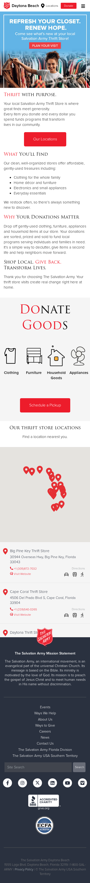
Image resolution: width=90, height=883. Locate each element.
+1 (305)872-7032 (25, 568)
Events (45, 707)
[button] (58, 479)
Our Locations (45, 139)
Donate (68, 6)
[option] (45, 49)
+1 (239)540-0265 (25, 609)
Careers (45, 731)
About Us (45, 719)
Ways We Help (45, 713)
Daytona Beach (25, 5)
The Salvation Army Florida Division (45, 750)
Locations (51, 6)
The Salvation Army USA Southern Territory (45, 756)
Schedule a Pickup (45, 405)
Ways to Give (45, 725)
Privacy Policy (24, 869)
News (45, 737)
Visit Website (22, 574)
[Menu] (82, 6)
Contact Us (45, 743)
